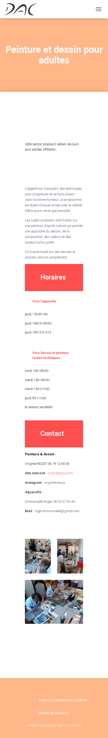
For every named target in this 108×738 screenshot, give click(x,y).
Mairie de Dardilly (54, 713)
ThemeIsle (72, 725)
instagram (30, 700)
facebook (21, 700)
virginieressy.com (60, 473)
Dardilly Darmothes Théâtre (63, 700)
